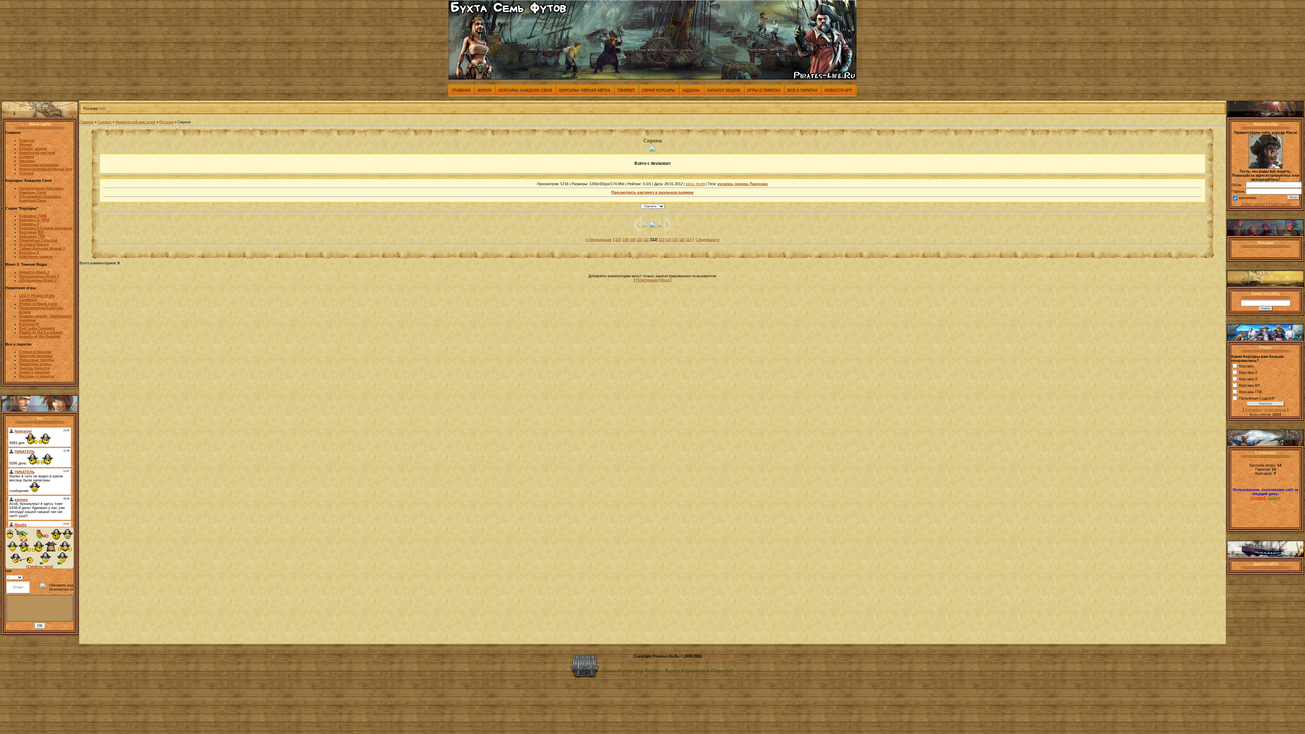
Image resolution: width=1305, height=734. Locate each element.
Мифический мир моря (135, 122)
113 (661, 240)
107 (618, 240)
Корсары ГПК (1250, 392)
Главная (461, 90)
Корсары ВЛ (1249, 385)
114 (668, 240)
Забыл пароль (1253, 204)
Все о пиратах (802, 90)
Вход (665, 280)
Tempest (626, 90)
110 (639, 240)
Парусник (759, 184)
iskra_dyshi (695, 184)
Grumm (1274, 498)
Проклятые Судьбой (1256, 398)
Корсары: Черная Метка (584, 90)
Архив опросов (1275, 410)
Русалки (90, 108)
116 (682, 240)
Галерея (104, 122)
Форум (484, 90)
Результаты (1253, 410)
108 (625, 240)
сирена (741, 184)
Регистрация (647, 280)
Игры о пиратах (763, 90)
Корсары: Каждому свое (525, 90)
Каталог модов (723, 90)
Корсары (1246, 366)
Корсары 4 (29, 252)
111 (646, 240)
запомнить (1247, 198)
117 (689, 240)
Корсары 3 (1248, 379)
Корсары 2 (1248, 372)
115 (675, 240)
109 (632, 240)
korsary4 (1258, 498)
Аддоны (691, 90)
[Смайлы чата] (39, 566)
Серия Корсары (658, 90)
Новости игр (838, 90)
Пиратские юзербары (39, 165)
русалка (724, 184)
